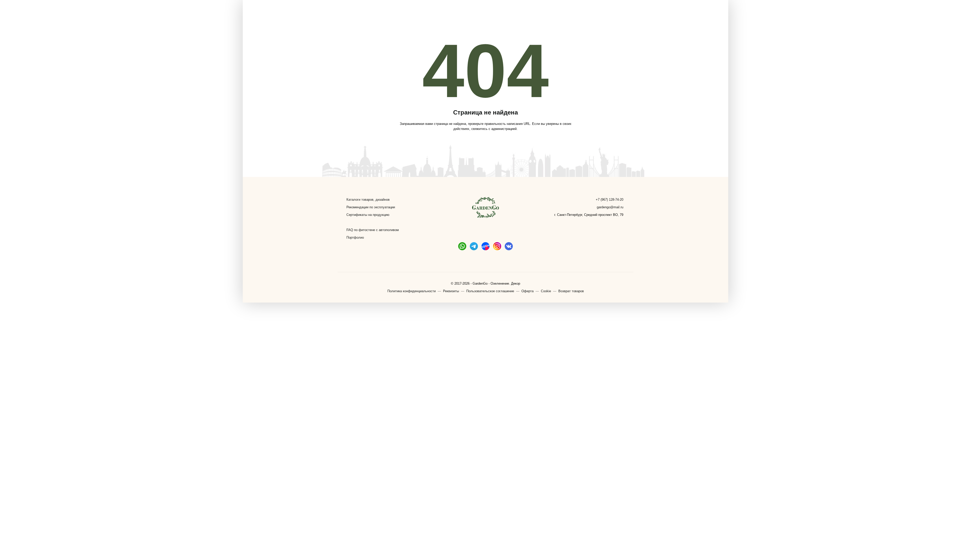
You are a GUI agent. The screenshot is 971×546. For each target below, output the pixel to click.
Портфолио (355, 237)
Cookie (546, 291)
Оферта (527, 291)
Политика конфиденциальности (411, 291)
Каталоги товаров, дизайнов (368, 199)
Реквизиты (451, 291)
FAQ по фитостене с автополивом (372, 230)
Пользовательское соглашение (490, 291)
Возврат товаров (571, 291)
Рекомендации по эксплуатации (370, 207)
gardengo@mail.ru (610, 207)
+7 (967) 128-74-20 (609, 199)
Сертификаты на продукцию (367, 215)
